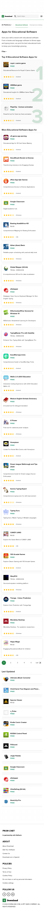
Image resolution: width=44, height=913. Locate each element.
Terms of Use (7, 872)
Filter (4, 51)
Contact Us (6, 853)
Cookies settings (8, 883)
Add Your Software (9, 850)
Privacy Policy (7, 868)
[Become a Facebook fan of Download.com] (4, 894)
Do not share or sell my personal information (17, 879)
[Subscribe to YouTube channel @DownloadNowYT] (13, 894)
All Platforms (6, 25)
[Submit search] (15, 16)
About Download (8, 846)
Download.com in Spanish (11, 857)
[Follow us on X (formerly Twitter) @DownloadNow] (8, 894)
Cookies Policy (7, 875)
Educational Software (21, 25)
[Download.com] (7, 16)
